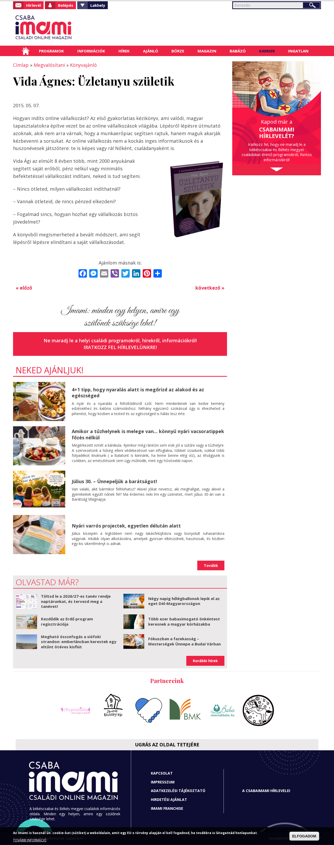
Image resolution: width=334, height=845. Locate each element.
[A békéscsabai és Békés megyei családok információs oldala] (60, 27)
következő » (209, 288)
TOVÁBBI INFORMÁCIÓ (29, 840)
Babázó (238, 50)
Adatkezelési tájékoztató (178, 790)
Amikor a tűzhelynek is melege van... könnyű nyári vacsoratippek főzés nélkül (148, 434)
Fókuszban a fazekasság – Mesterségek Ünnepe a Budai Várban (184, 641)
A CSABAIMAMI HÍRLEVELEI (266, 790)
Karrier (267, 50)
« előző (24, 288)
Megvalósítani (49, 65)
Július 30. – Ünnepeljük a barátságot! (114, 481)
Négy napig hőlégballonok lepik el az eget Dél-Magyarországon (184, 601)
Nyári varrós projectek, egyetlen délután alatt (126, 526)
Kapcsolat (162, 773)
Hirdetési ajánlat (169, 799)
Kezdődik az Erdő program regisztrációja (67, 621)
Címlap (26, 51)
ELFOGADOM (304, 836)
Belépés (65, 5)
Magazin (207, 50)
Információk (91, 50)
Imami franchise (167, 808)
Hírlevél (33, 5)
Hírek (124, 50)
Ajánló (150, 50)
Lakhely (97, 5)
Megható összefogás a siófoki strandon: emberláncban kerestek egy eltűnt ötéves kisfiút (78, 641)
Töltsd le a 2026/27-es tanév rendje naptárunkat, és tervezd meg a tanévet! (76, 601)
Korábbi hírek (205, 660)
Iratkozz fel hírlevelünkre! (120, 347)
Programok (51, 50)
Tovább (211, 565)
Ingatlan (298, 50)
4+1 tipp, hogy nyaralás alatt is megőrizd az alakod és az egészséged (138, 392)
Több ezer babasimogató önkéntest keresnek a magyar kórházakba (184, 621)
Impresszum (163, 782)
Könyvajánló (83, 65)
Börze (177, 50)
